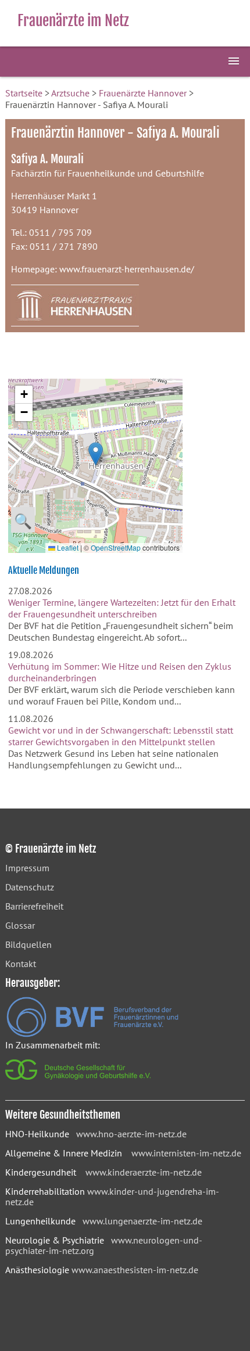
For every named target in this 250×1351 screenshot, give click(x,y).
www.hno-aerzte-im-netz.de (131, 1134)
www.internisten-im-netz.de (186, 1153)
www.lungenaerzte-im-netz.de (142, 1221)
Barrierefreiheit (34, 906)
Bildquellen (28, 944)
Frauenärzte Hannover (143, 93)
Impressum (27, 868)
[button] (95, 454)
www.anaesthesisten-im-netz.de (135, 1269)
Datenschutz (29, 887)
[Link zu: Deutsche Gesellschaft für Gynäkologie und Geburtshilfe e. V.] (78, 1082)
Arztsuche (70, 93)
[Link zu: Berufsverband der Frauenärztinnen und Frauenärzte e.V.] (92, 1034)
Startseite (23, 93)
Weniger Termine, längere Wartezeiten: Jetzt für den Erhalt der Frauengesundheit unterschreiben (121, 608)
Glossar (20, 925)
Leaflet (66, 547)
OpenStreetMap (116, 547)
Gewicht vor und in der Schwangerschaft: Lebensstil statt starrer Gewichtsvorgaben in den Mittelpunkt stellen (120, 736)
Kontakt (20, 963)
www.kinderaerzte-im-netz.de (143, 1172)
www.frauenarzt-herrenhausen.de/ (126, 269)
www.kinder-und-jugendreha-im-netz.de (112, 1196)
